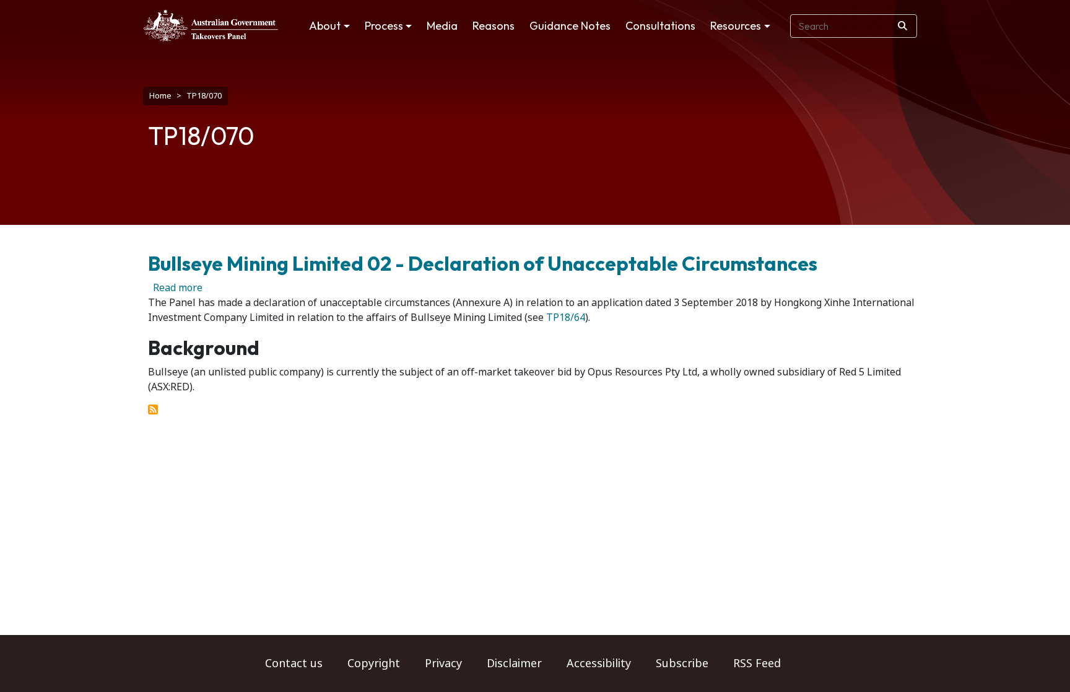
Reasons (493, 26)
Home (160, 96)
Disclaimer (514, 663)
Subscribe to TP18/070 (153, 409)
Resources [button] (735, 26)
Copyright (373, 663)
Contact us (294, 663)
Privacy (443, 663)
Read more (177, 288)
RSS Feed (757, 663)
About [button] (325, 26)
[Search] (902, 26)
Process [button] (384, 26)
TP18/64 (564, 317)
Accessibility (599, 663)
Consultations (660, 26)
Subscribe (682, 663)
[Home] (211, 25)
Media (442, 26)
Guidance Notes (570, 26)
